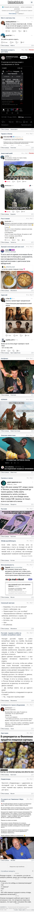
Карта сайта (22, 910)
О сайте (16, 910)
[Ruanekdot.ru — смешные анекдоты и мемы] (15, 2)
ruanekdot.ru (3, 907)
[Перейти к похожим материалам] (32, 18)
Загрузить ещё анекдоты (17, 866)
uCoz (32, 910)
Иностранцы (13, 13)
